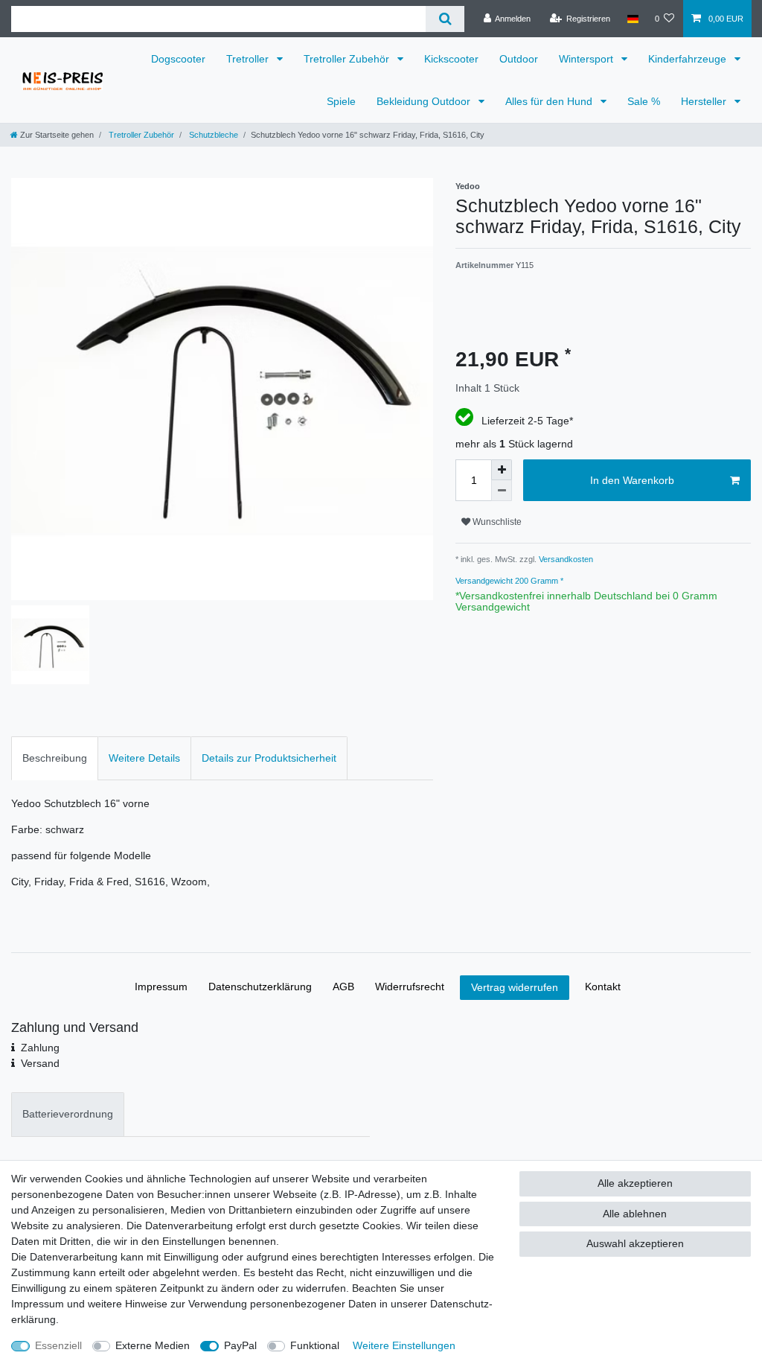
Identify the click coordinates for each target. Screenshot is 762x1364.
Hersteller (705, 101)
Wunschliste (496, 522)
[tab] (54, 758)
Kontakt (603, 986)
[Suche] (445, 19)
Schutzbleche (212, 134)
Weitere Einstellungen (404, 1345)
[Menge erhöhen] (501, 469)
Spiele (341, 101)
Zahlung (40, 1048)
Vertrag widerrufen (514, 987)
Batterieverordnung (67, 1114)
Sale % (643, 101)
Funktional (314, 1345)
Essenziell (58, 1345)
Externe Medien (152, 1345)
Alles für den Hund (550, 101)
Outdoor (518, 59)
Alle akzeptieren (635, 1183)
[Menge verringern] (501, 490)
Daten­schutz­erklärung (260, 986)
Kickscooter (451, 59)
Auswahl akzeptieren (635, 1243)
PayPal (240, 1345)
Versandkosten (565, 559)
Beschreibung (54, 758)
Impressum (161, 986)
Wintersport (587, 59)
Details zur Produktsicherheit (269, 758)
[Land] (632, 18)
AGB (343, 986)
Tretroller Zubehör (348, 59)
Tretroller (249, 59)
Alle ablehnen (635, 1214)
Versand (40, 1063)
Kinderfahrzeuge (688, 59)
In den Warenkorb (632, 480)
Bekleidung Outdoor (425, 101)
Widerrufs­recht (409, 986)
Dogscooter (178, 59)
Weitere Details (144, 758)
